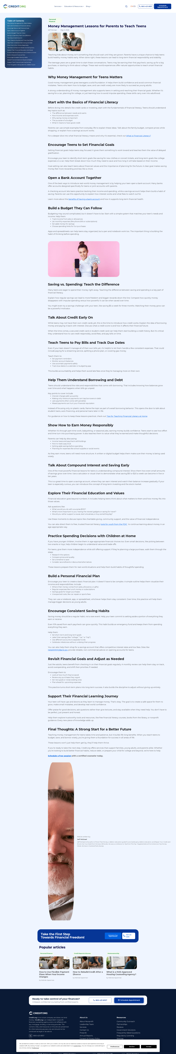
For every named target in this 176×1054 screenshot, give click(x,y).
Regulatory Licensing (125, 1036)
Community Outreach (126, 1021)
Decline (132, 1046)
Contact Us (84, 1030)
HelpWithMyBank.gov (58, 650)
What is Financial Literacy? (138, 136)
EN (132, 6)
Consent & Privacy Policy (90, 1038)
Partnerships (122, 1024)
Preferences (115, 1046)
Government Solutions (126, 1030)
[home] (14, 6)
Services (83, 1027)
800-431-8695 (129, 936)
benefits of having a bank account (84, 199)
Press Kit (83, 1033)
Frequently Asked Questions (128, 1033)
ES (134, 6)
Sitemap (120, 1038)
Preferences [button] (35, 1048)
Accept (148, 1046)
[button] (58, 6)
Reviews (120, 1027)
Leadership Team (87, 1024)
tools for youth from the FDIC (114, 524)
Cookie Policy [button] (77, 1045)
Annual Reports (86, 1036)
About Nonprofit (86, 1021)
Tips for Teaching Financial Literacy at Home (127, 416)
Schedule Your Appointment (113, 936)
